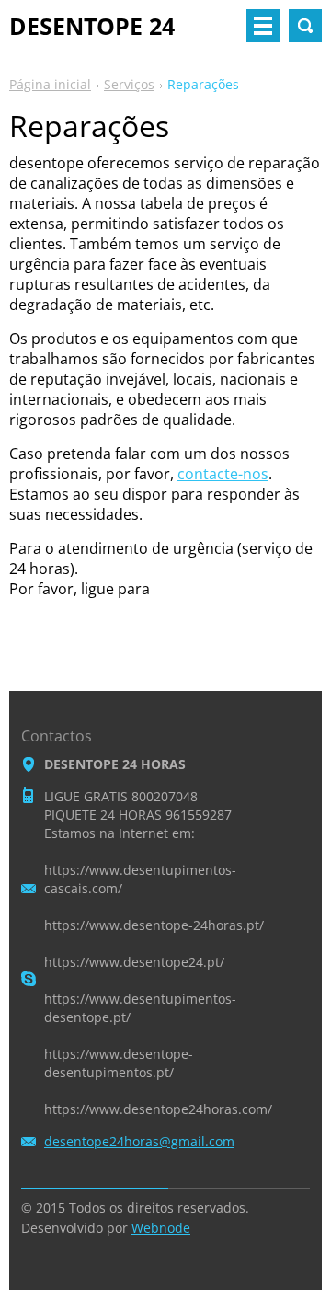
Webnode (160, 1227)
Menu (263, 25)
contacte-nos (222, 474)
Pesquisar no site (305, 25)
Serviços (129, 84)
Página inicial (50, 84)
